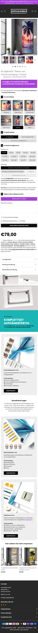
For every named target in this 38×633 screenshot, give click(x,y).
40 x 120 (33, 153)
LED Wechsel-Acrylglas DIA (18, 141)
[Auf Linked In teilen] (20, 67)
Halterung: (4, 164)
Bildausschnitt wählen (19, 199)
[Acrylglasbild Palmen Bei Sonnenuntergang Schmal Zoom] (29, 59)
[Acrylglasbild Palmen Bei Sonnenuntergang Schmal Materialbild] (21, 59)
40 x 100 (25, 153)
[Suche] (4, 11)
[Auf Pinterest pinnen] (17, 67)
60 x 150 (14, 156)
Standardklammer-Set (18, 175)
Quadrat (6, 112)
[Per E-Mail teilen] (25, 67)
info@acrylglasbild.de (7, 598)
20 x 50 (4, 153)
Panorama (6, 127)
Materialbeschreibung (9, 270)
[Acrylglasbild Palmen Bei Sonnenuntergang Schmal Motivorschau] (13, 59)
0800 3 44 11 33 (5, 594)
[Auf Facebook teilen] (13, 67)
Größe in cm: (4, 149)
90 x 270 (23, 160)
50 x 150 (5, 156)
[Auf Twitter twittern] (15, 67)
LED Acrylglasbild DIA (28, 137)
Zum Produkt (11, 391)
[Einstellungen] (32, 11)
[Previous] (3, 37)
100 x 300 (32, 160)
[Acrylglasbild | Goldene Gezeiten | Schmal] (10, 556)
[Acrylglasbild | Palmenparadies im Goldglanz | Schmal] (28, 556)
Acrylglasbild (9, 137)
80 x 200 (32, 156)
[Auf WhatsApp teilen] (22, 67)
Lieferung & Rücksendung (9, 221)
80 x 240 (14, 160)
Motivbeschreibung (8, 264)
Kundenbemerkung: (6, 203)
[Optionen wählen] (3, 563)
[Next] (35, 37)
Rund (29, 127)
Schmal (18, 127)
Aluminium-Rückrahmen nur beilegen (13, 171)
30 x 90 (18, 153)
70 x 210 (5, 160)
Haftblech (31, 171)
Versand (15, 240)
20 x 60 (11, 153)
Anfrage (22, 221)
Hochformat (29, 112)
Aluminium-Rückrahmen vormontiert (18, 168)
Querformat (18, 112)
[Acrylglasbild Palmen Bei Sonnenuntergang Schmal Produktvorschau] (4, 59)
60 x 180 (23, 156)
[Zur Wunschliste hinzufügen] (3, 559)
